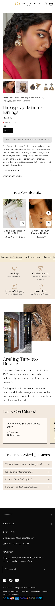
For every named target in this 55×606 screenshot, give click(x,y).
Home (5, 97)
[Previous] (6, 213)
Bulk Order (16, 594)
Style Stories (35, 591)
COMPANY (8, 515)
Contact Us (25, 591)
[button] (45, 4)
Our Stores (15, 591)
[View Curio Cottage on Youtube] (17, 580)
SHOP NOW (22, 257)
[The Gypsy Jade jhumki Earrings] (9, 87)
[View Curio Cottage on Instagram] (5, 580)
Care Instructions (11, 171)
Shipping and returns (12, 176)
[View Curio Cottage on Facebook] (11, 580)
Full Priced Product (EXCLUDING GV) (26, 97)
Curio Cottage (14, 588)
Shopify (32, 588)
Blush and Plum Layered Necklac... (40, 232)
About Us (6, 591)
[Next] (48, 213)
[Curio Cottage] (27, 4)
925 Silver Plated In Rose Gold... (14, 232)
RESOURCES (8, 524)
